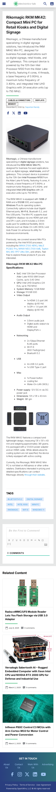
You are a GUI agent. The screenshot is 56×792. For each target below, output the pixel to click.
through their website (35, 474)
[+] (9, 544)
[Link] (39, 540)
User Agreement (43, 785)
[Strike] (20, 540)
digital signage (34, 499)
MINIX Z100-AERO (28, 245)
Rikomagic (13, 510)
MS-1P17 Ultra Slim (20, 251)
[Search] (45, 3)
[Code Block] (35, 540)
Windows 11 (38, 510)
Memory (12, 104)
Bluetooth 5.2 (15, 499)
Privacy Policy (11, 785)
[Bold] (9, 540)
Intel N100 (22, 504)
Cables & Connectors (19, 100)
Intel (10, 504)
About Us (7, 766)
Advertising (48, 764)
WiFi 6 (25, 510)
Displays (39, 100)
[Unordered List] (28, 540)
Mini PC (35, 504)
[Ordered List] (24, 540)
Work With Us (33, 766)
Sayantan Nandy (32, 107)
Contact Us (19, 766)
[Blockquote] (31, 540)
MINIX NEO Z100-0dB (29, 248)
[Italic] (13, 540)
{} (43, 540)
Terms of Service (27, 785)
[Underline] (17, 540)
